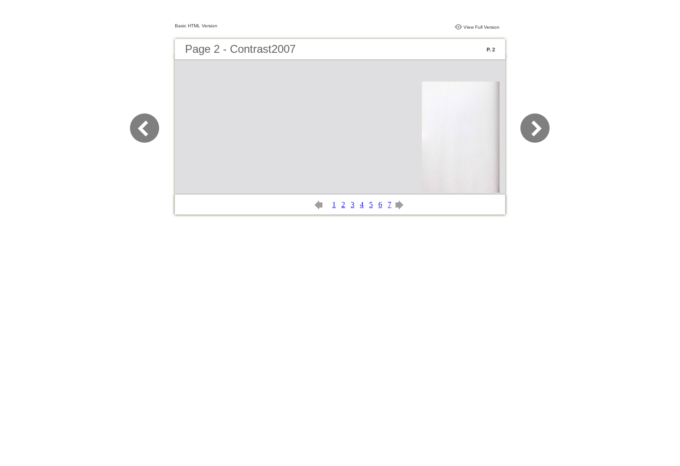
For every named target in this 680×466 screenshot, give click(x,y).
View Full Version (482, 27)
